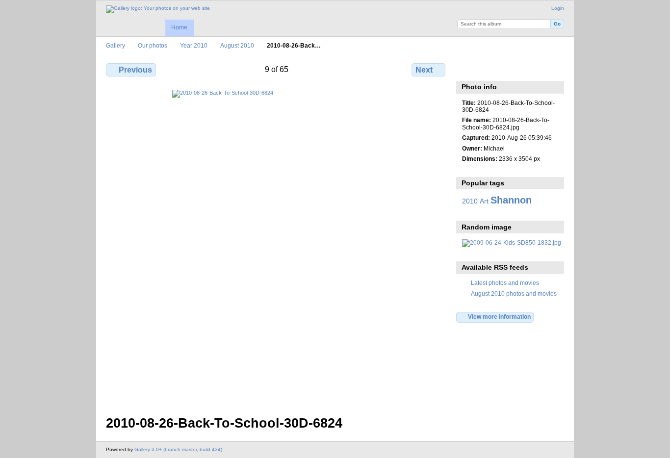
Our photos (152, 45)
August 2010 (237, 45)
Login (557, 8)
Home (179, 27)
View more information (499, 316)
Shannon (511, 200)
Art (484, 201)
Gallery (115, 45)
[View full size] (276, 247)
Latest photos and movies (505, 283)
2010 (470, 201)
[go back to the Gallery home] (158, 9)
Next (424, 70)
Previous (135, 70)
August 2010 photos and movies (514, 293)
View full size (467, 69)
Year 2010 (193, 45)
